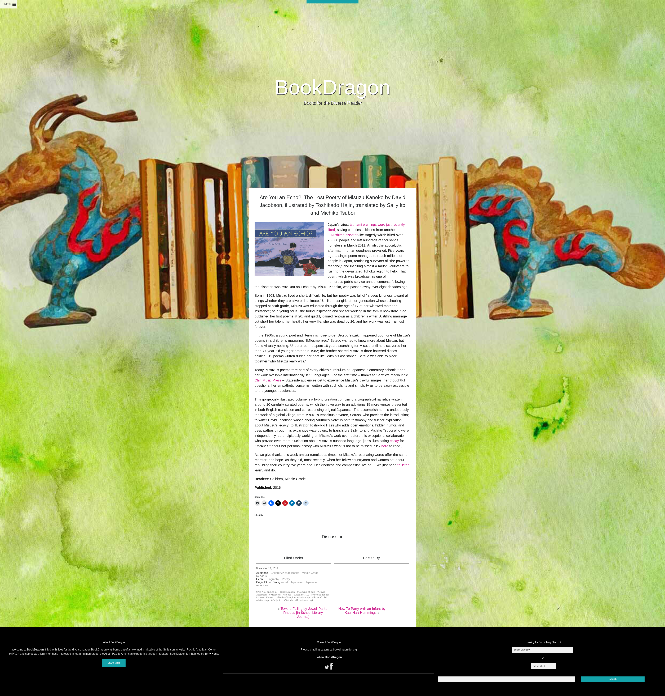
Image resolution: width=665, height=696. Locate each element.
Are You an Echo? (267, 591)
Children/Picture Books (285, 572)
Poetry (286, 579)
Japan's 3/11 (302, 594)
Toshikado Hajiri (305, 600)
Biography (273, 579)
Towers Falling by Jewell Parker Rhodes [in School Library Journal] (305, 612)
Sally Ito (277, 600)
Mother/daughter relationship (294, 597)
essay (394, 441)
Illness (287, 594)
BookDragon (333, 87)
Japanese (296, 582)
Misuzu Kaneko (266, 597)
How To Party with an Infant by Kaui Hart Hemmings (361, 611)
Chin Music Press (268, 380)
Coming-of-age (307, 591)
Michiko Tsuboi (321, 594)
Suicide (289, 600)
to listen (403, 465)
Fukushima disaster (343, 235)
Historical (276, 594)
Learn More (114, 662)
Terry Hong (211, 653)
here (384, 446)
